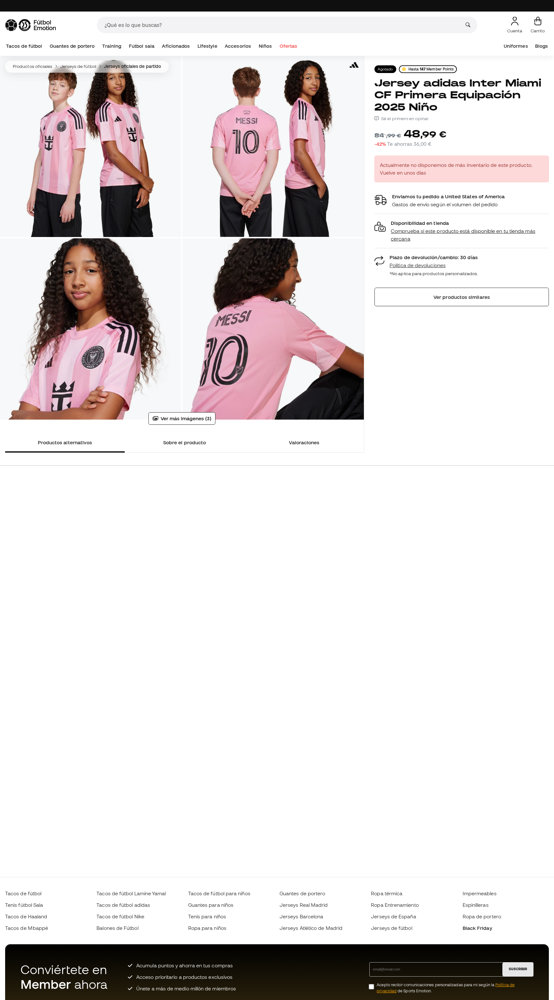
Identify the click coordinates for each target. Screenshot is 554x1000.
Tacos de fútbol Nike (120, 916)
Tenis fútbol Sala (24, 905)
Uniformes (516, 46)
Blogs (541, 46)
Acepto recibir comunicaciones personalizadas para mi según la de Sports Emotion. (446, 988)
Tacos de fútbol (24, 46)
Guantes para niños (210, 905)
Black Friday (477, 928)
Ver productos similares (461, 297)
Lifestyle (207, 46)
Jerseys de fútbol (78, 66)
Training (112, 46)
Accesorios (238, 46)
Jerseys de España (393, 916)
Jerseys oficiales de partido (132, 66)
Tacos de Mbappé (26, 928)
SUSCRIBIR (518, 969)
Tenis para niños (207, 916)
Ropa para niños (207, 928)
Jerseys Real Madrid (304, 905)
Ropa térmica (386, 893)
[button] (461, 231)
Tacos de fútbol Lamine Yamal (131, 893)
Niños (265, 46)
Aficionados (176, 46)
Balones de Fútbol (117, 928)
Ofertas (289, 46)
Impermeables (480, 893)
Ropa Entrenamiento (394, 905)
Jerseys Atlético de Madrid (311, 928)
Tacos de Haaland (26, 916)
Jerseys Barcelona (301, 916)
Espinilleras (476, 905)
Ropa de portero (482, 916)
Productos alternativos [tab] (65, 442)
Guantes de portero (72, 46)
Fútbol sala (142, 46)
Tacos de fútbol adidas (123, 905)
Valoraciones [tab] (304, 442)
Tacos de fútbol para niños (219, 893)
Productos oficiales (32, 66)
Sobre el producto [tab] (184, 442)
